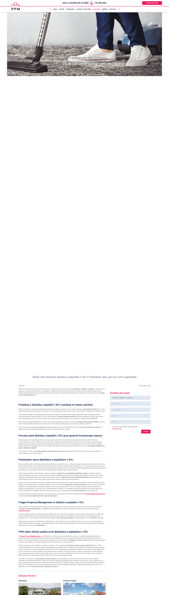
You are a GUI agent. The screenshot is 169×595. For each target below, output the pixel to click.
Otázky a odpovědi (83, 9)
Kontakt (112, 9)
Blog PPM (96, 9)
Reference (70, 9)
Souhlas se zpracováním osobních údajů (124, 427)
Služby (61, 9)
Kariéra (105, 9)
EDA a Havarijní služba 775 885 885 (84, 3)
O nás (55, 9)
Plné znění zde (116, 429)
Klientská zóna (152, 3)
